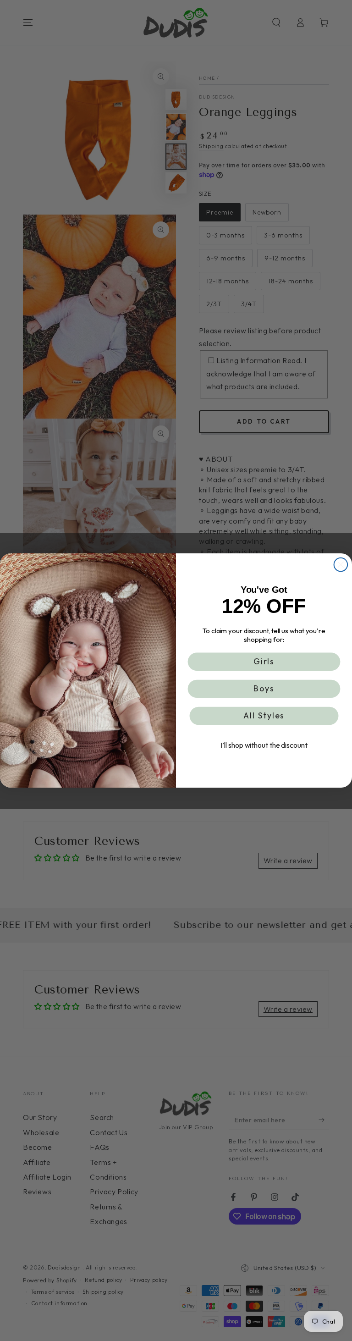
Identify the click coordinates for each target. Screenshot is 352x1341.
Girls (264, 661)
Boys (264, 689)
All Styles (264, 716)
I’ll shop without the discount (263, 745)
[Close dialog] (341, 565)
